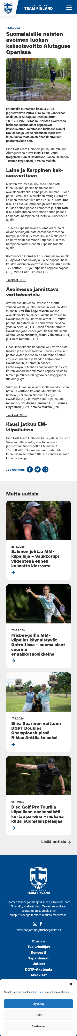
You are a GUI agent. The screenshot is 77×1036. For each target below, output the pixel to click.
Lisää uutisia (54, 841)
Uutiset (38, 963)
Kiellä (38, 1015)
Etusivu (38, 941)
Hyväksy (38, 1004)
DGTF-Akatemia (38, 969)
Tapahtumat (38, 958)
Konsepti (38, 952)
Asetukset (39, 1026)
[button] (71, 984)
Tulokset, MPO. (16, 415)
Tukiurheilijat (39, 946)
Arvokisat (38, 975)
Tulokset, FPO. (16, 280)
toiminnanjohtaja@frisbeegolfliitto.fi (39, 930)
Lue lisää (38, 992)
